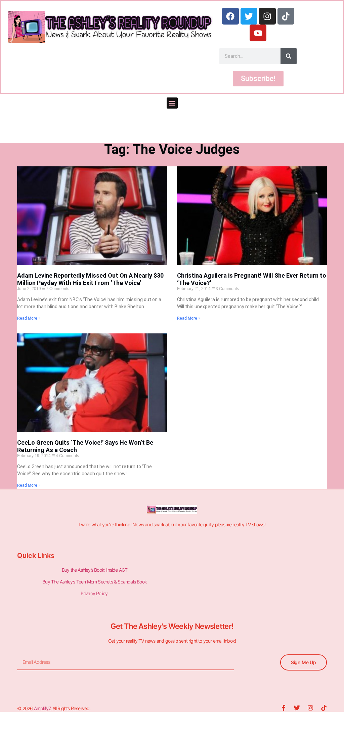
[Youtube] (258, 33)
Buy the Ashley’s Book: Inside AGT (95, 570)
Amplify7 (42, 708)
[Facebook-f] (284, 708)
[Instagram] (267, 16)
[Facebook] (230, 16)
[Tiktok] (285, 16)
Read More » (28, 318)
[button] (172, 103)
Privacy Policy (95, 593)
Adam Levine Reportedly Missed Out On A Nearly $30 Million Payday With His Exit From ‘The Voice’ (90, 279)
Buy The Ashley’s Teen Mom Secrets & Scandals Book (94, 581)
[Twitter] (249, 16)
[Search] (289, 56)
